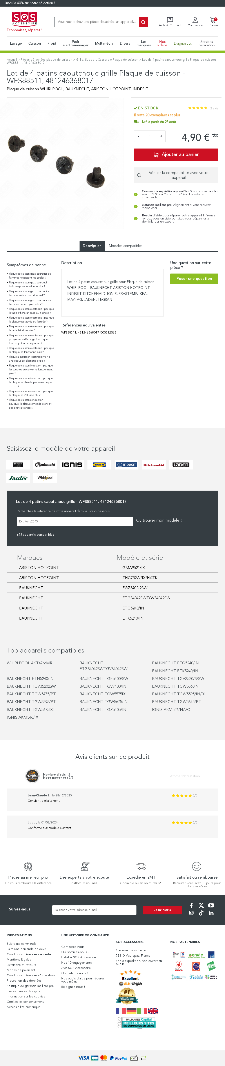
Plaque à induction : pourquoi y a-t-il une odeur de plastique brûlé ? (30, 359)
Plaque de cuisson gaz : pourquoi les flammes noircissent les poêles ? (30, 276)
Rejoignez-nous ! (73, 986)
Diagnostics (183, 43)
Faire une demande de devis (27, 949)
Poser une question (194, 279)
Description (92, 246)
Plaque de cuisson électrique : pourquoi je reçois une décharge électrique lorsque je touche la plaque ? (31, 339)
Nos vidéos (162, 43)
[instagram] (191, 915)
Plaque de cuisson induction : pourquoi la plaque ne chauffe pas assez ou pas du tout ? (31, 382)
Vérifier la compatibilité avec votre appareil (179, 175)
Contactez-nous (72, 946)
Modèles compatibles (125, 246)
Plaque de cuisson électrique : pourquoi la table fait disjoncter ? (31, 328)
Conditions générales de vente (29, 954)
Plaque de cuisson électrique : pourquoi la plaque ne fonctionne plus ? (31, 350)
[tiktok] (201, 915)
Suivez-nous (20, 909)
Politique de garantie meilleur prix (30, 986)
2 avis (214, 108)
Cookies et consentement (25, 1001)
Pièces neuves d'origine (23, 991)
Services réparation (207, 43)
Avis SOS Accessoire (76, 968)
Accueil (12, 59)
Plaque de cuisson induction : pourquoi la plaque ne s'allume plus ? (31, 393)
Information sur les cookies (26, 996)
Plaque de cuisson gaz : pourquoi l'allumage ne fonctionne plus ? (28, 284)
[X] (201, 908)
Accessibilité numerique (23, 1007)
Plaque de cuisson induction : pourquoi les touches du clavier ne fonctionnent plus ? (31, 369)
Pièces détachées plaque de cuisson (46, 59)
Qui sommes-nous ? (75, 952)
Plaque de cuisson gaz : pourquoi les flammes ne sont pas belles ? (30, 302)
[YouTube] (211, 908)
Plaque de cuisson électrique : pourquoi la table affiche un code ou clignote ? (31, 311)
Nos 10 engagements (76, 962)
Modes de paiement (21, 970)
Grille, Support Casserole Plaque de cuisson (107, 59)
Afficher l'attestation (185, 776)
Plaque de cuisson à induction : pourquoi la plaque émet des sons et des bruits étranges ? (30, 404)
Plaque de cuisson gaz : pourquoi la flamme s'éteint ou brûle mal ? (29, 293)
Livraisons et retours (21, 964)
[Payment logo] (112, 1058)
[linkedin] (211, 915)
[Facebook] (191, 908)
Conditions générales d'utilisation (31, 975)
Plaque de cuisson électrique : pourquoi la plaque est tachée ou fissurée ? (31, 320)
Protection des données (24, 980)
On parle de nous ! (74, 973)
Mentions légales (19, 959)
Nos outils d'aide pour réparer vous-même (82, 980)
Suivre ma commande (21, 943)
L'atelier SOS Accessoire (78, 957)
